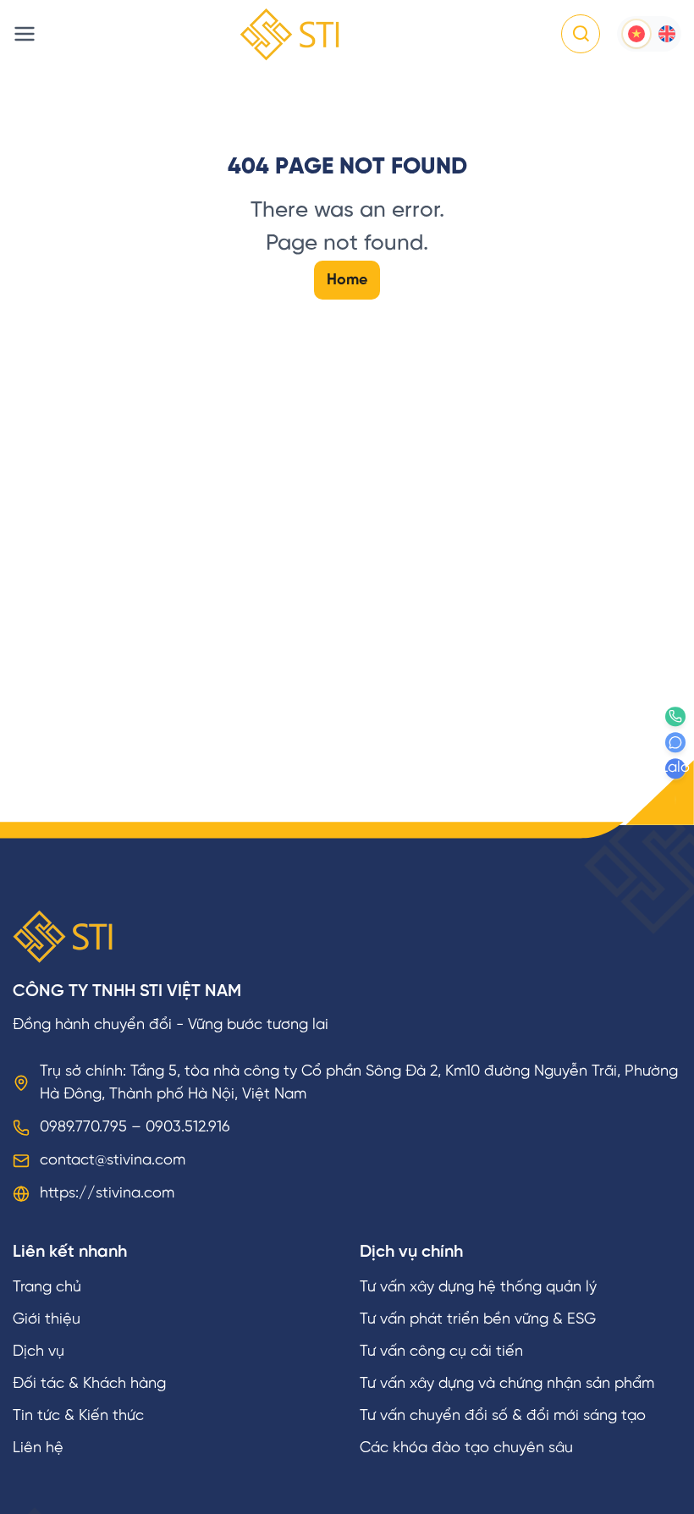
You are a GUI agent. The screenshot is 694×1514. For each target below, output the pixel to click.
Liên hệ (38, 1448)
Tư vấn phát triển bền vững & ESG (478, 1320)
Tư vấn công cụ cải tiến (441, 1352)
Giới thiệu (46, 1320)
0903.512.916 (188, 1128)
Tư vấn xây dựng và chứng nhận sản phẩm (507, 1384)
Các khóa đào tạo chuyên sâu (466, 1448)
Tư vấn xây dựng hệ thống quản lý (478, 1288)
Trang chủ (47, 1288)
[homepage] (289, 34)
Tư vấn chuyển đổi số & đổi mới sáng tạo (503, 1416)
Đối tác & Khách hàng (89, 1384)
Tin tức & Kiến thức (78, 1416)
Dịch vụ (38, 1352)
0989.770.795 (83, 1128)
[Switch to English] (666, 33)
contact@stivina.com (112, 1161)
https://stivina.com (107, 1194)
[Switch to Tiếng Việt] (636, 33)
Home (347, 281)
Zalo (675, 769)
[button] (580, 33)
